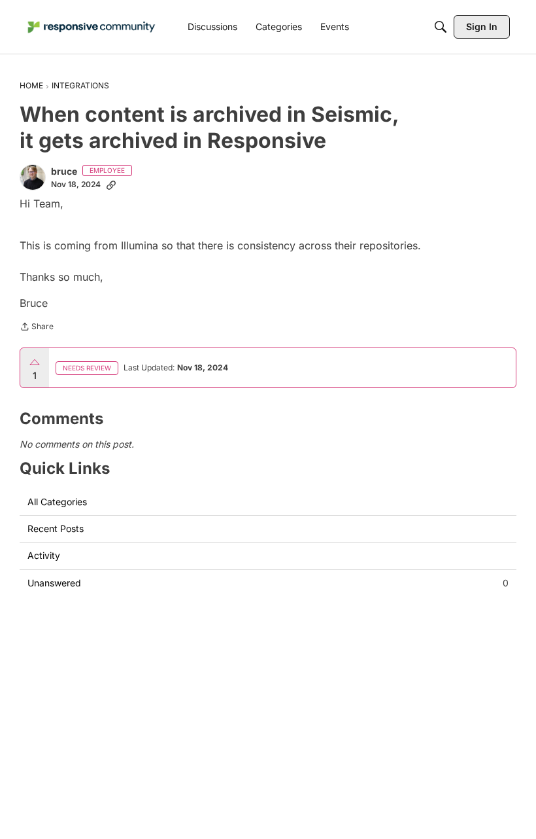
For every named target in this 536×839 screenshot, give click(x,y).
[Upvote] (34, 362)
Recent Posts (55, 528)
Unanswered (268, 582)
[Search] (440, 27)
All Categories (57, 501)
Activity (43, 555)
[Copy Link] (111, 184)
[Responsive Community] (91, 27)
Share (37, 327)
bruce (64, 171)
